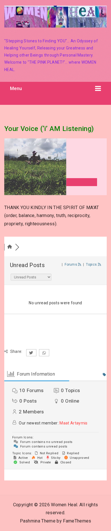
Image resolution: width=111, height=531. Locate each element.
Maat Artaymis (73, 423)
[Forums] (9, 247)
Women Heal (64, 504)
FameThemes (77, 521)
